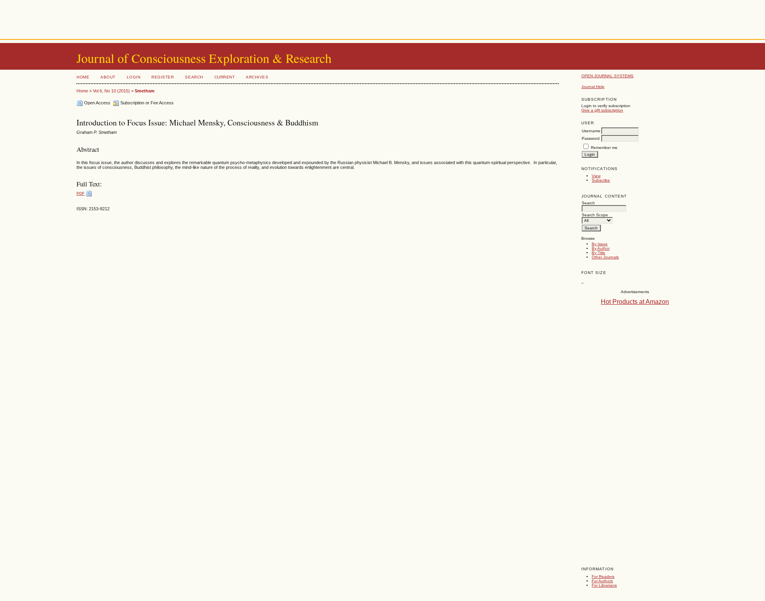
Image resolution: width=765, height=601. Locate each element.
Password (591, 138)
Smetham (145, 90)
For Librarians (604, 585)
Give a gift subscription (602, 110)
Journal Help (592, 86)
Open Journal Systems (607, 76)
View (596, 176)
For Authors (602, 581)
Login (134, 77)
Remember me (604, 147)
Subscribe (601, 180)
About (108, 77)
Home (82, 77)
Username (591, 131)
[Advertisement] (382, 18)
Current (224, 77)
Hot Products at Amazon (635, 301)
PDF (80, 193)
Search (194, 77)
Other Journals (605, 257)
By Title (598, 253)
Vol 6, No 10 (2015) (111, 90)
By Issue (600, 244)
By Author (601, 248)
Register (162, 77)
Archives (257, 77)
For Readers (603, 576)
